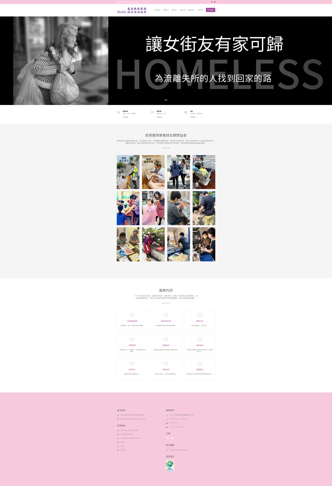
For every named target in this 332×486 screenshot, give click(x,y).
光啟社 (123, 446)
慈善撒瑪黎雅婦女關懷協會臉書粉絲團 (132, 415)
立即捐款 (211, 10)
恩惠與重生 (191, 10)
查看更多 (125, 117)
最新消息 (174, 10)
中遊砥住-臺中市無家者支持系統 (130, 438)
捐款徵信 (200, 10)
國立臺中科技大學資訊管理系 (178, 450)
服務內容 (166, 10)
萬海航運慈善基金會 (127, 434)
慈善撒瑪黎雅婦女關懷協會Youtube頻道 (133, 419)
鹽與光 (123, 442)
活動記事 (182, 10)
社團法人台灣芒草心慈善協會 (130, 430)
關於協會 (157, 10)
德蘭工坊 (123, 450)
